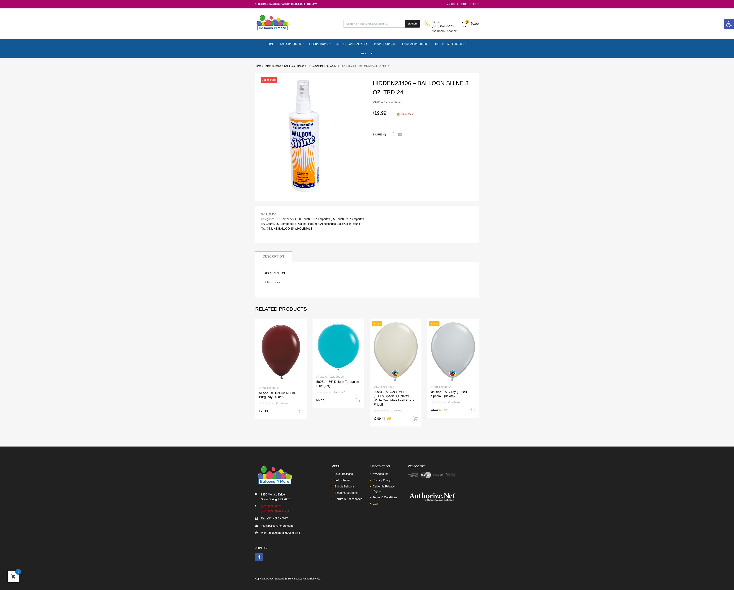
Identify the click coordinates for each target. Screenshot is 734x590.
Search (412, 23)
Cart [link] (375, 503)
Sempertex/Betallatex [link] (351, 43)
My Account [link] (380, 473)
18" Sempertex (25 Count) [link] (327, 219)
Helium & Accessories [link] (449, 43)
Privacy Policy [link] (382, 480)
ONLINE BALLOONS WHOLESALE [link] (289, 228)
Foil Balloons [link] (318, 43)
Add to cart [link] (300, 411)
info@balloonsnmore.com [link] (277, 525)
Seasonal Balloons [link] (414, 43)
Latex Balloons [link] (290, 43)
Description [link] (273, 256)
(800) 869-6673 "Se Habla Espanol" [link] (441, 28)
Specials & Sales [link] (384, 43)
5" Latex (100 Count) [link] (270, 388)
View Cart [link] (367, 53)
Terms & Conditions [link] (385, 497)
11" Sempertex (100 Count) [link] (322, 65)
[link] (729, 24)
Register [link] (474, 4)
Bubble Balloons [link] (345, 486)
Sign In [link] (463, 4)
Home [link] (270, 43)
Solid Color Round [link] (294, 65)
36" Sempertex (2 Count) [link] (291, 223)
